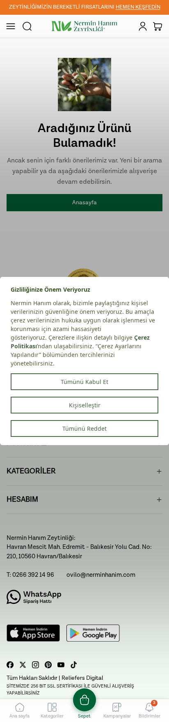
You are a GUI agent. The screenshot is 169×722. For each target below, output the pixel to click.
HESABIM (22, 499)
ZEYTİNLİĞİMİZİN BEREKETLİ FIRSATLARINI (84, 7)
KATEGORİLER (31, 471)
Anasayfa (84, 202)
